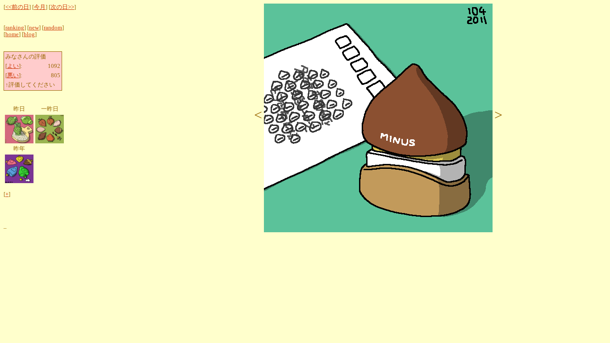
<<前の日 (17, 7)
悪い (13, 75)
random (53, 28)
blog (29, 34)
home (12, 34)
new (34, 28)
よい (13, 66)
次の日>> (62, 7)
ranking (14, 28)
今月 (40, 7)
